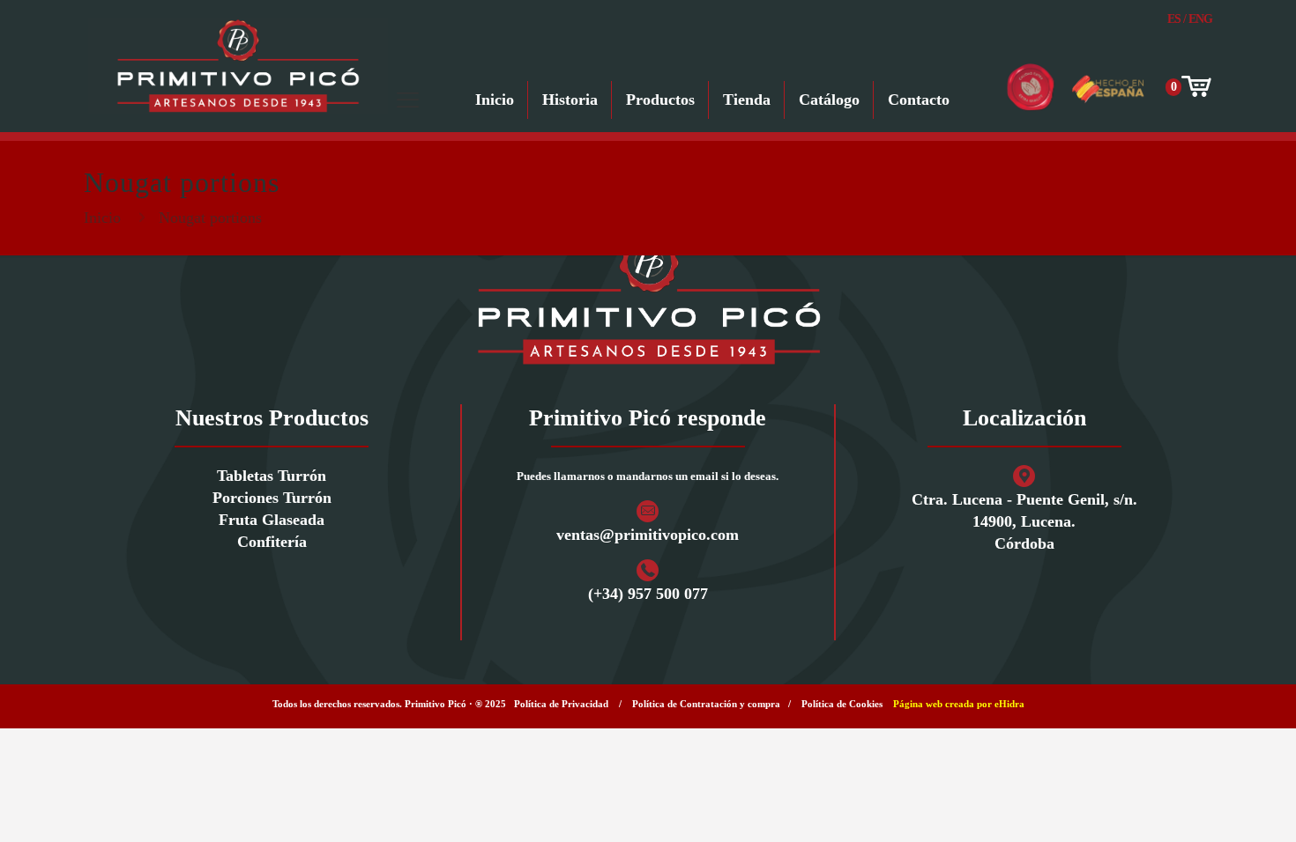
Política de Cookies (842, 703)
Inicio (102, 217)
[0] (1194, 87)
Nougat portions (210, 217)
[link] (648, 299)
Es (1174, 19)
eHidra (1009, 703)
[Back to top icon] (1211, 805)
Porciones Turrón (271, 497)
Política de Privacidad (561, 703)
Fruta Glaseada (271, 519)
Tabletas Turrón (271, 475)
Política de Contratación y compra (706, 703)
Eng (1200, 19)
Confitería (272, 541)
